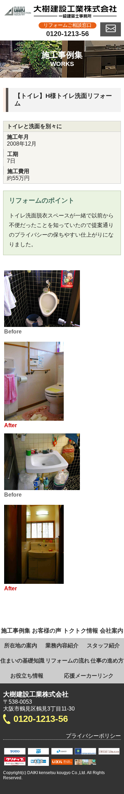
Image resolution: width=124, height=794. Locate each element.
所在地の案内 (20, 645)
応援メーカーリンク (89, 676)
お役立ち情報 (26, 676)
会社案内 (111, 630)
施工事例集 (15, 630)
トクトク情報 (80, 630)
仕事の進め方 (107, 660)
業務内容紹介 (62, 645)
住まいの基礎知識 (22, 660)
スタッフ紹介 (103, 645)
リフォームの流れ (67, 660)
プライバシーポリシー (93, 736)
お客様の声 (46, 630)
